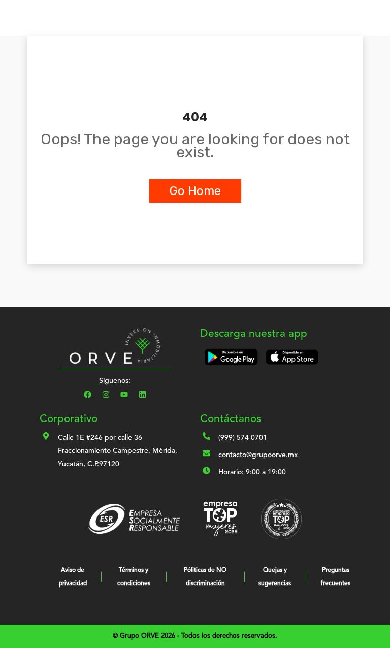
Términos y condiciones (133, 577)
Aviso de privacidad (73, 577)
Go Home (195, 191)
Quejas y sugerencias (274, 577)
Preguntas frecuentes (335, 577)
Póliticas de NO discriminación (205, 577)
